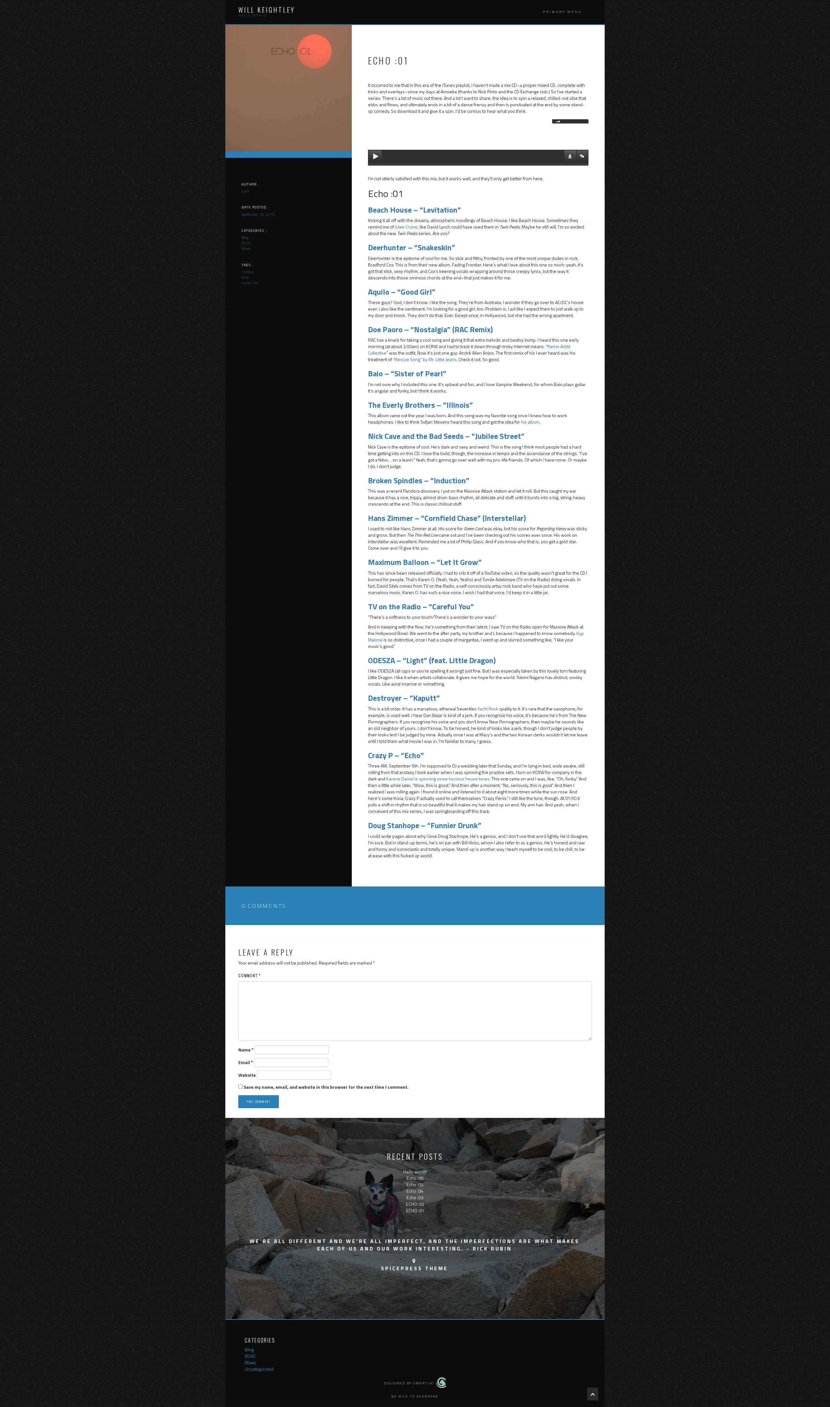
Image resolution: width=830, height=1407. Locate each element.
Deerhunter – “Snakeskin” (411, 247)
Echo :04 (415, 1191)
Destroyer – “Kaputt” (404, 698)
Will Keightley (266, 9)
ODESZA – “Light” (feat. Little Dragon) (432, 660)
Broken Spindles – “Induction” (418, 480)
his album (530, 421)
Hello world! (415, 1171)
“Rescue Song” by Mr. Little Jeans (424, 359)
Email (245, 1062)
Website (247, 1075)
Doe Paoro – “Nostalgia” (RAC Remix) (430, 329)
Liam (246, 191)
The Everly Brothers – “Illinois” (420, 405)
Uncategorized (259, 1369)
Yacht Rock (488, 708)
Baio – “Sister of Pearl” (407, 373)
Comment (249, 975)
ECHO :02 (415, 1204)
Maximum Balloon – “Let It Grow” (425, 562)
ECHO (250, 1356)
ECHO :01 (415, 1210)
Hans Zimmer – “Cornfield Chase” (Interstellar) (447, 518)
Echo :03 (415, 1197)
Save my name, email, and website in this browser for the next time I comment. (326, 1087)
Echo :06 (415, 1178)
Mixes (250, 1362)
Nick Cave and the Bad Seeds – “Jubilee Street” (446, 436)
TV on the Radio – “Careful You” (421, 606)
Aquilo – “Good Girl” (401, 292)
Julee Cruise (406, 226)
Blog (249, 1349)
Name (246, 1050)
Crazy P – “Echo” (396, 755)
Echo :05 (415, 1184)
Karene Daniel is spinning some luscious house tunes (438, 778)
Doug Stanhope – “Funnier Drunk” (424, 825)
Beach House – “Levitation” (414, 210)
